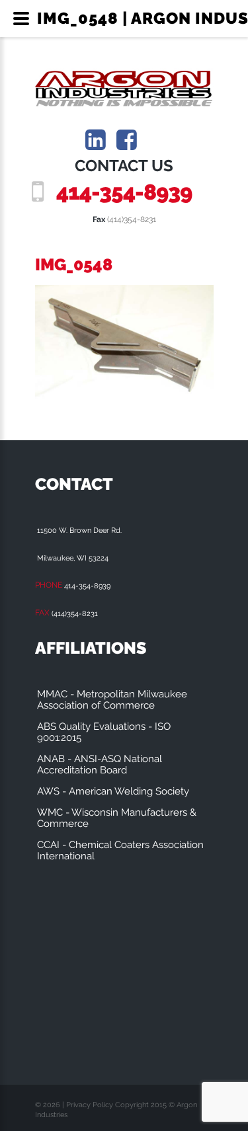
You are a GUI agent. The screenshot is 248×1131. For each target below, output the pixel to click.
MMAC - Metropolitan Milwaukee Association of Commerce (112, 699)
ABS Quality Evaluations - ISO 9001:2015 (104, 732)
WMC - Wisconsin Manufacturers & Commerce (116, 818)
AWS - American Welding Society (113, 791)
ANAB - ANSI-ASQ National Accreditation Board (99, 764)
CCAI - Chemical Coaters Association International (120, 850)
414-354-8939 (124, 192)
